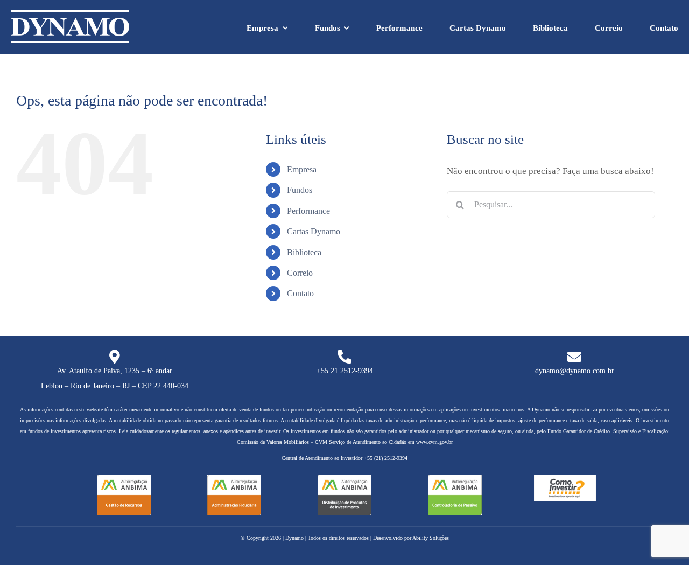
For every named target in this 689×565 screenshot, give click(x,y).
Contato (300, 293)
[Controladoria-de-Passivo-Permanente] (455, 479)
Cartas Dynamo (313, 231)
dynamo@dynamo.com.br (574, 371)
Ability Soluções (430, 538)
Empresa (302, 169)
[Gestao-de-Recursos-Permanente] (124, 479)
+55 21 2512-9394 (345, 371)
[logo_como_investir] (565, 479)
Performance (308, 210)
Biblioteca (304, 252)
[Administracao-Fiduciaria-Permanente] (234, 479)
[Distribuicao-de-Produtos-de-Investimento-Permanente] (345, 479)
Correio (300, 272)
